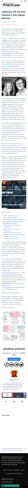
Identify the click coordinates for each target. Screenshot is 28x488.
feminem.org (5, 261)
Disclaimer (14, 473)
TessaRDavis (15, 219)
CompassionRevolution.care (9, 177)
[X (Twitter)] (14, 401)
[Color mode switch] (21, 1)
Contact (22, 470)
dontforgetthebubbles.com (9, 287)
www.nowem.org (20, 261)
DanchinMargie (13, 217)
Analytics (16, 470)
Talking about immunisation (13, 232)
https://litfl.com (13, 464)
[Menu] (2, 1)
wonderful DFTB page (15, 128)
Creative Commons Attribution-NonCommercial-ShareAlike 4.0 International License (12, 460)
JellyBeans (6, 389)
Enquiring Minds (14, 389)
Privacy (20, 473)
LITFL (4, 459)
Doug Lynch (14, 380)
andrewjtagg (19, 221)
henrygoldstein (8, 221)
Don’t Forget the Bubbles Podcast (16, 234)
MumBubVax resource (13, 215)
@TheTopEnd (16, 388)
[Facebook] (6, 401)
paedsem (22, 219)
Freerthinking (13, 236)
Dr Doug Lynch (7, 383)
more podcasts (14, 359)
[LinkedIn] (22, 401)
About (5, 470)
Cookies (8, 473)
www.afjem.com (15, 272)
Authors (10, 470)
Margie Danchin (12, 223)
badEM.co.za (5, 272)
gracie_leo (15, 134)
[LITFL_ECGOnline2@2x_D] (14, 395)
